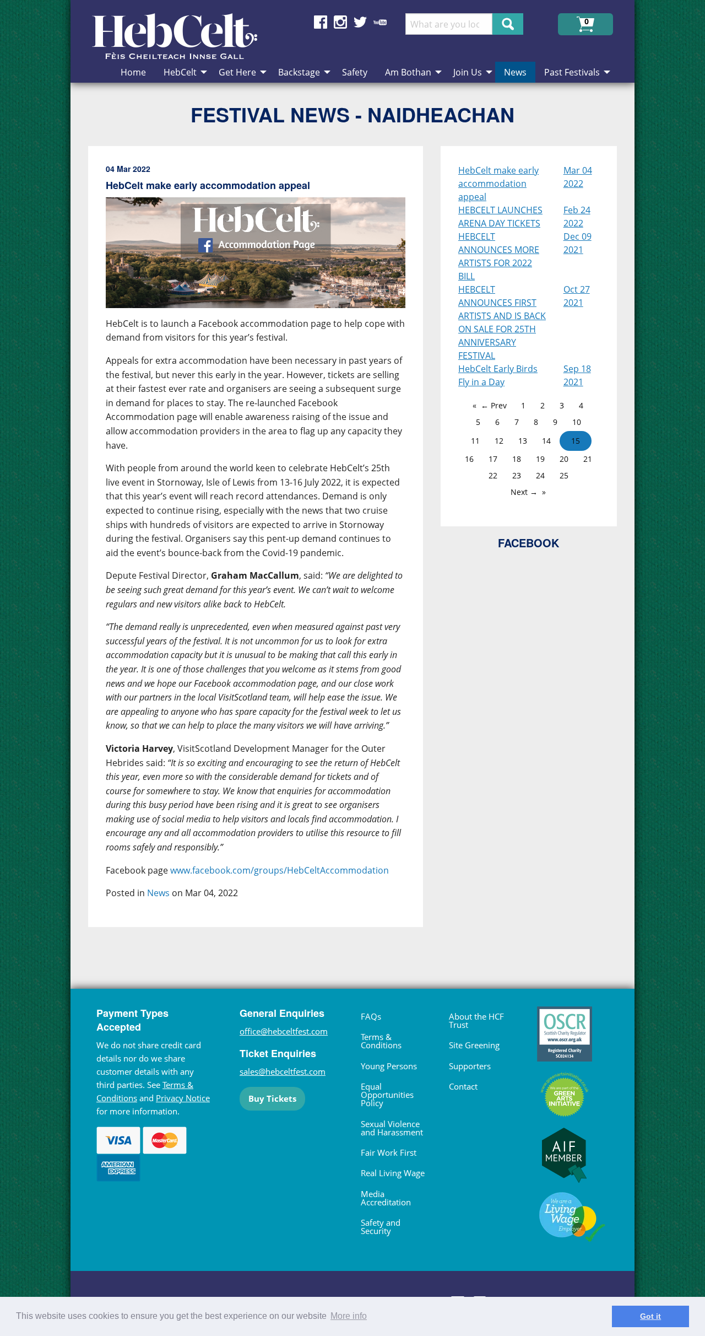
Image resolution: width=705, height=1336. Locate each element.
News (158, 893)
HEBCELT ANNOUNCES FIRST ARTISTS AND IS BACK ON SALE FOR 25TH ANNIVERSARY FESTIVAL (502, 322)
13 (522, 440)
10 (576, 422)
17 (493, 459)
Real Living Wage (393, 1172)
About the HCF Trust (476, 1020)
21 (587, 459)
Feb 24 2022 (576, 216)
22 (493, 475)
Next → (524, 492)
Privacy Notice (183, 1097)
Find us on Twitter (360, 22)
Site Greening (474, 1045)
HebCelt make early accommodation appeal (498, 183)
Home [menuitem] (133, 72)
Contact (463, 1086)
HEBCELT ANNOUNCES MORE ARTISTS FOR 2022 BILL (498, 256)
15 (575, 440)
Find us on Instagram (340, 22)
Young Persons (389, 1065)
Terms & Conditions (381, 1041)
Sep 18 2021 (577, 375)
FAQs (371, 1016)
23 (516, 475)
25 (564, 475)
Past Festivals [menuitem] (572, 72)
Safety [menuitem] (354, 72)
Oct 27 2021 (576, 296)
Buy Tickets (272, 1098)
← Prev (494, 405)
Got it (650, 1316)
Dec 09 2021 (577, 243)
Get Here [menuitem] (237, 72)
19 (540, 459)
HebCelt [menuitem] (180, 72)
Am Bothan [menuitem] (408, 72)
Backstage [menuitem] (299, 72)
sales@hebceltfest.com (283, 1071)
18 (516, 459)
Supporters (470, 1065)
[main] (264, 545)
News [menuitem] (515, 72)
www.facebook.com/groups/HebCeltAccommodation (279, 870)
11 (475, 440)
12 (499, 440)
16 (469, 459)
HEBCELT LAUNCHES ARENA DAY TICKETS (500, 216)
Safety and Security (380, 1226)
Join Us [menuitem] (467, 72)
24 (540, 475)
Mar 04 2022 (577, 177)
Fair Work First (388, 1152)
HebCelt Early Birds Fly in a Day (498, 375)
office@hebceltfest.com (284, 1031)
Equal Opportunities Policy (387, 1094)
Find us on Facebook (320, 22)
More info (348, 1316)
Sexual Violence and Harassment (392, 1128)
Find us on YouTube (380, 22)
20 (564, 459)
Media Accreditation (386, 1198)
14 (546, 440)
